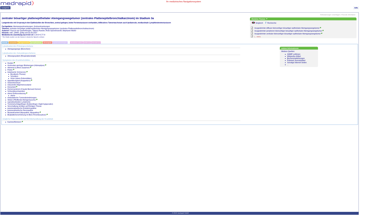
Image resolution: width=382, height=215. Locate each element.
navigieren (5, 8)
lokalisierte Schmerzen (16, 72)
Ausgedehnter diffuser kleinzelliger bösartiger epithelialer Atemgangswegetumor (286, 28)
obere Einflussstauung (16, 93)
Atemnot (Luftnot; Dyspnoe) (18, 68)
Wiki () (87, 42)
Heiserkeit (11, 87)
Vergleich (259, 23)
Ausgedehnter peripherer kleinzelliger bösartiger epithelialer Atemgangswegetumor (288, 31)
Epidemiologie (60, 42)
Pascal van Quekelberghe (20, 31)
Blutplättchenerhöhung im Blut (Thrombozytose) (26, 115)
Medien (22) (76, 42)
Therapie (47, 42)
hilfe (356, 8)
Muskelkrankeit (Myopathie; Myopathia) (23, 113)
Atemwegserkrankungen (23, 26)
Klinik (4, 42)
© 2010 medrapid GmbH (180, 213)
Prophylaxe (36, 42)
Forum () (96, 42)
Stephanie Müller (69, 31)
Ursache (13, 42)
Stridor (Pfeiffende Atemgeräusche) (21, 100)
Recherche (271, 23)
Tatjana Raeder (38, 31)
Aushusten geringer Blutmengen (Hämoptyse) (26, 65)
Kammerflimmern (14, 122)
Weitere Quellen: (294, 58)
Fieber (10, 70)
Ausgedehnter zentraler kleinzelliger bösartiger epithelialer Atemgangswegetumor (287, 34)
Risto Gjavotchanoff (53, 31)
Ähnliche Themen (258, 19)
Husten (10, 63)
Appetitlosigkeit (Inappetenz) (19, 81)
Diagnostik (24, 42)
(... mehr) (257, 36)
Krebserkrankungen (42, 26)
